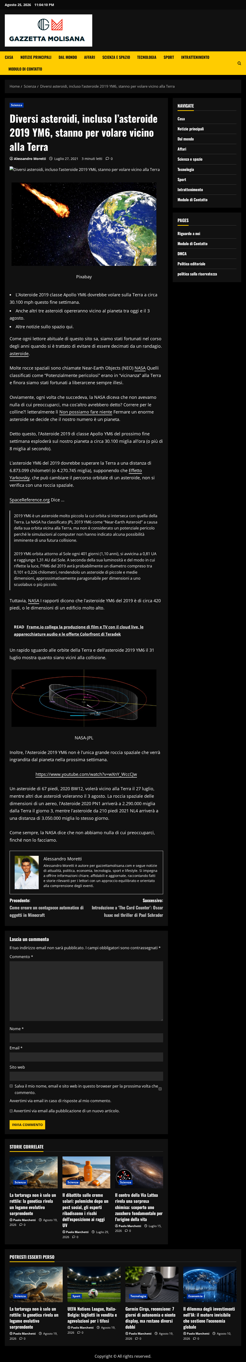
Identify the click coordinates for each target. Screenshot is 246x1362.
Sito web (17, 1067)
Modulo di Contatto (25, 69)
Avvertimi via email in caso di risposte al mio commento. (60, 1100)
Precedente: (47, 907)
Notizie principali (35, 57)
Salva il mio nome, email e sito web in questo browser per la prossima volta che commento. (86, 1089)
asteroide (19, 353)
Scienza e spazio (116, 57)
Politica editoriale (191, 264)
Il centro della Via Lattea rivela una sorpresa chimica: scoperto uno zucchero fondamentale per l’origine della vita (139, 1207)
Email (16, 1048)
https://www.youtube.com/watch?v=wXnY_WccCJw (86, 774)
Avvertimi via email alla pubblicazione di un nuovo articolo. (67, 1110)
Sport (169, 57)
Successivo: (127, 907)
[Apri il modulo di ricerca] (239, 63)
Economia (195, 1296)
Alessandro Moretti (30, 158)
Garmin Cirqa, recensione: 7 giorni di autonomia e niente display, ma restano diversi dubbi (150, 1318)
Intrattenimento (195, 57)
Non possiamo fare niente (85, 412)
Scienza (16, 105)
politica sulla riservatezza (197, 274)
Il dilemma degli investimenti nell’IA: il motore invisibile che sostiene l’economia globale (209, 1318)
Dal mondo (68, 57)
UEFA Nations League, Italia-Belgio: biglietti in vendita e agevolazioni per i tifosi (92, 1315)
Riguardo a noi (189, 233)
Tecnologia (146, 57)
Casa (9, 57)
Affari (89, 57)
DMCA (182, 253)
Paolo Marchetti (24, 1220)
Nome (17, 1028)
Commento (21, 956)
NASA (140, 368)
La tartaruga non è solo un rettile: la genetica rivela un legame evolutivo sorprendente (33, 1204)
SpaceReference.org (30, 500)
